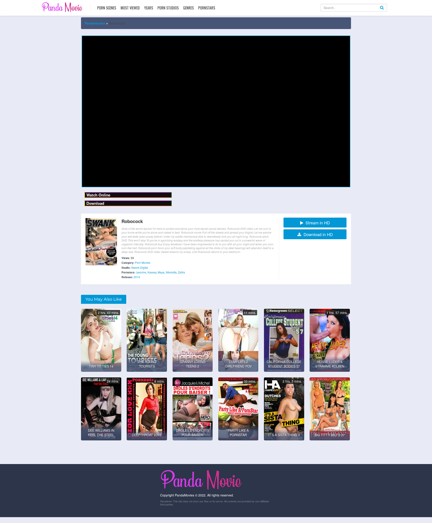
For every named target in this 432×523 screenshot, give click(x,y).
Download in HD (318, 234)
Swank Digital (139, 267)
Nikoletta (171, 272)
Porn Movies (142, 262)
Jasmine (141, 272)
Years (148, 8)
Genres (188, 8)
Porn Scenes (106, 8)
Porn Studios (168, 8)
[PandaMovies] (63, 7)
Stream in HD (318, 222)
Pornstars (206, 8)
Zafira (181, 272)
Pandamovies (95, 23)
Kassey (152, 272)
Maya (161, 272)
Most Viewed (130, 8)
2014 (137, 277)
